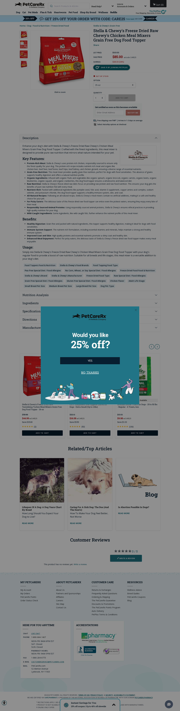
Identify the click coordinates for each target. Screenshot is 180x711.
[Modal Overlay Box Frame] (90, 355)
